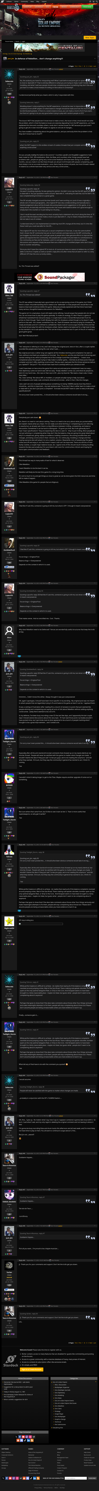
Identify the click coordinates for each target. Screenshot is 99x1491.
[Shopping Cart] (93, 1)
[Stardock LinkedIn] (28, 1440)
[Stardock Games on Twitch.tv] (27, 1437)
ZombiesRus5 (9, 468)
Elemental (31, 1455)
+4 (9, 202)
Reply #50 (22, 1306)
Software (9, 1)
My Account (87, 1455)
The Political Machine (34, 1465)
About (59, 1452)
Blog (37, 1)
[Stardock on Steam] (33, 1437)
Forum (55, 7)
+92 (9, 754)
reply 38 (41, 852)
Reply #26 (22, 69)
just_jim (9, 355)
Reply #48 (22, 1226)
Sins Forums (55, 69)
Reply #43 (22, 1022)
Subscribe (92, 1478)
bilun (9, 637)
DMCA (56, 1488)
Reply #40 (22, 845)
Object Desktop (6, 1452)
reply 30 (36, 737)
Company (60, 1449)
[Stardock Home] (2, 1)
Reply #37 (22, 729)
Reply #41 (22, 916)
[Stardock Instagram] (30, 1437)
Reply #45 (22, 1116)
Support (44, 1)
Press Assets (60, 1465)
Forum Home (9, 41)
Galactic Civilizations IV (34, 1457)
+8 (9, 869)
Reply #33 (22, 538)
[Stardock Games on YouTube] (23, 1437)
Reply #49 (22, 1260)
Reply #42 (22, 974)
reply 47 (42, 1197)
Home (4, 54)
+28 (9, 1214)
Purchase (87, 7)
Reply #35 (22, 625)
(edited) (61, 69)
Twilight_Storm (9, 741)
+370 (9, 1285)
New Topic (89, 38)
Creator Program (62, 1468)
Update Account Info (90, 1465)
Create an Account (89, 1457)
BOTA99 (9, 785)
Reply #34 (22, 583)
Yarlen (9, 1272)
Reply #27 (22, 177)
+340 (9, 481)
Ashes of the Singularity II (35, 1452)
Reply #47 (22, 1190)
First (76, 66)
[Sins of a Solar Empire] (49, 20)
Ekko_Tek (9, 295)
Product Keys (88, 1460)
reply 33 (36, 545)
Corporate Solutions (7, 1455)
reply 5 (36, 102)
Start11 (4, 1457)
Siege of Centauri (33, 1470)
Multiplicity (5, 1465)
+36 (9, 308)
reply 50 (35, 1314)
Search (17, 41)
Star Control (31, 1463)
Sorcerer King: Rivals (34, 1473)
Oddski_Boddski (9, 1201)
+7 (9, 798)
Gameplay (28, 7)
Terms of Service (48, 1488)
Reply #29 (22, 343)
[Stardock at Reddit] (18, 1440)
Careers (59, 1460)
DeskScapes (5, 1463)
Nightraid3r (9, 928)
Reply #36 (22, 662)
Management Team (62, 1457)
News (32, 1)
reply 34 (40, 591)
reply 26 (37, 185)
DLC (47, 7)
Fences (4, 1460)
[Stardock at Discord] (21, 1440)
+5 (9, 367)
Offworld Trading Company (36, 1468)
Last (94, 66)
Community (24, 1)
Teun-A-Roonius (9, 1165)
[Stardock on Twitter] (16, 1437)
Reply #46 (22, 1153)
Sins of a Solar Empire (14, 54)
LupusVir (9, 189)
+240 (9, 94)
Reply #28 (22, 283)
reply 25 (36, 77)
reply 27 (36, 291)
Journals (39, 7)
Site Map (62, 1488)
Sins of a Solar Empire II (35, 1460)
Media (64, 7)
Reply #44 (22, 1075)
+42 (9, 1178)
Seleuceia (9, 81)
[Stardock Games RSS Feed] (32, 1440)
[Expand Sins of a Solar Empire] (51, 1382)
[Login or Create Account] (90, 1)
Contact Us (60, 1470)
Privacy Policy (38, 1488)
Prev (80, 66)
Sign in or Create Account (31, 1369)
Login (23, 41)
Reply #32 (22, 502)
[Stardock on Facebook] (20, 1437)
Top (95, 69)
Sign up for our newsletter (53, 1478)
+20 (9, 941)
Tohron (9, 856)
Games (16, 1)
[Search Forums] (96, 1)
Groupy (4, 1468)
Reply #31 (22, 456)
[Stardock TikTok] (25, 1440)
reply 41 (35, 982)
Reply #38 (22, 773)
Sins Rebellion (27, 54)
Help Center (87, 1452)
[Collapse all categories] (96, 1382)
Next (90, 66)
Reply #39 (22, 808)
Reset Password (88, 1463)
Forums (59, 1473)
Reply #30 (22, 413)
